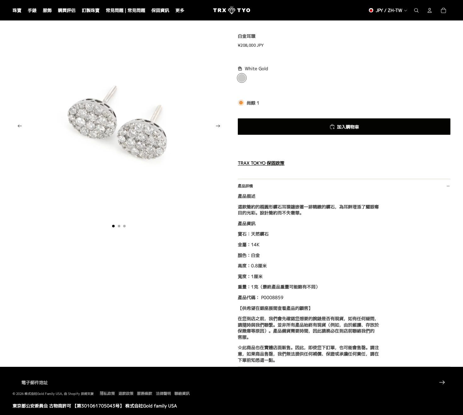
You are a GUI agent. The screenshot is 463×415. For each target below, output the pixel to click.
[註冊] (442, 382)
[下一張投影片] (220, 127)
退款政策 (126, 393)
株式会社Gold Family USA (43, 393)
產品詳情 (245, 186)
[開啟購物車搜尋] (416, 10)
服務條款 (144, 393)
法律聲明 (163, 393)
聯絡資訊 (182, 393)
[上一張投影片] (18, 127)
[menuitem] (179, 10)
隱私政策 (107, 393)
